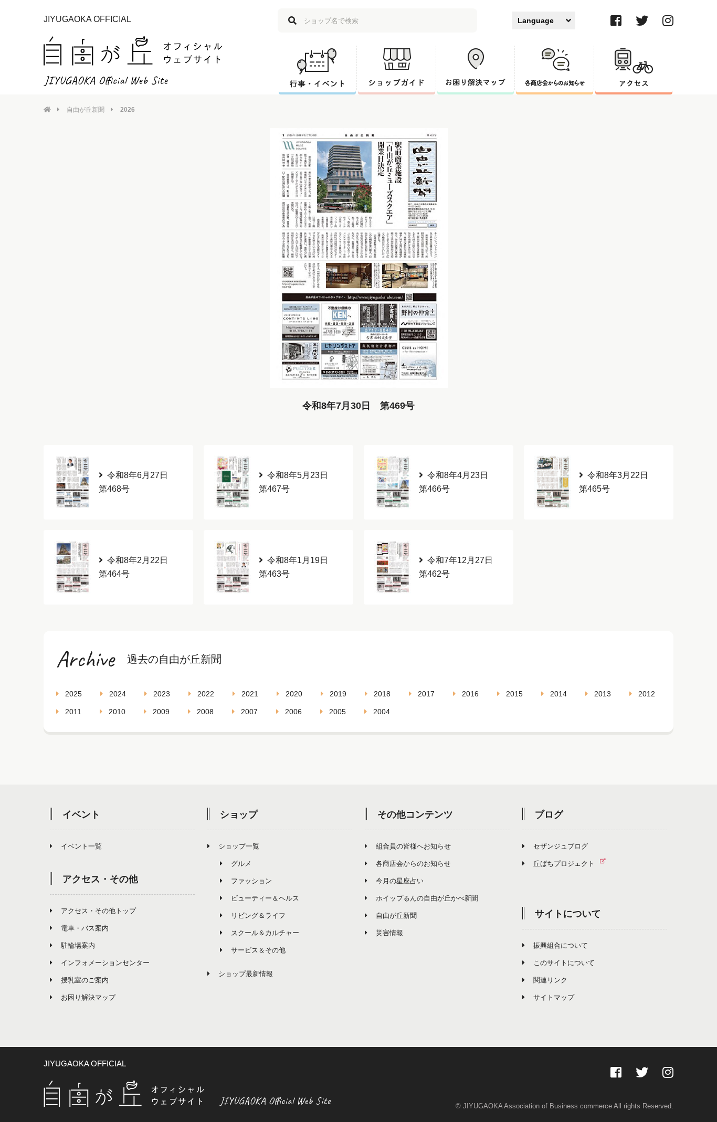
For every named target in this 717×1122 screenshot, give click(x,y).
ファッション (251, 880)
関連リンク (550, 980)
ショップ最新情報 (245, 973)
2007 (249, 711)
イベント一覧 (81, 846)
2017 (426, 694)
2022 (205, 694)
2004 (381, 711)
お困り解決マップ (88, 997)
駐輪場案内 (78, 945)
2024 (117, 694)
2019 (338, 694)
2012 (646, 694)
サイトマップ (553, 997)
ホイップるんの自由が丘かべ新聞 (427, 898)
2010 (117, 711)
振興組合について (560, 945)
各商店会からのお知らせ (413, 863)
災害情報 (389, 932)
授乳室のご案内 (85, 980)
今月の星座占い (400, 880)
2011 (73, 711)
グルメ (241, 863)
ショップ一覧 (238, 846)
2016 (470, 694)
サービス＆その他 (258, 950)
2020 (294, 694)
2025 (73, 694)
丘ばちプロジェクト (564, 863)
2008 (205, 711)
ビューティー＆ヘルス (265, 898)
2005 (337, 711)
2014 (558, 694)
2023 (161, 694)
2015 (514, 694)
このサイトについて (564, 962)
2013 (602, 694)
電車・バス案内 (85, 928)
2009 (161, 711)
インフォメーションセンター (105, 962)
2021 (249, 694)
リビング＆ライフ (258, 915)
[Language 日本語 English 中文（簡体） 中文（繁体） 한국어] (543, 20)
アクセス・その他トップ (98, 910)
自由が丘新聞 (85, 109)
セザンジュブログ (560, 846)
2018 (382, 694)
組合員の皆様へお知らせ (413, 846)
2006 (293, 711)
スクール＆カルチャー (265, 932)
